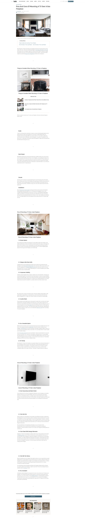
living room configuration (29, 53)
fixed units (31, 327)
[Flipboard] (63, 1)
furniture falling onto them (31, 267)
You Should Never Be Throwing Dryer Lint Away (37, 511)
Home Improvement (22, 1)
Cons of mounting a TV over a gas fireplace (39, 44)
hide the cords (39, 307)
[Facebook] (61, 1)
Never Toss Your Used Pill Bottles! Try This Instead (20, 511)
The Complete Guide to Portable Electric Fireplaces (33, 109)
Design (28, 1)
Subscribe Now (33, 496)
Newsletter (71, 1)
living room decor (21, 435)
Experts (43, 1)
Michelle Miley (19, 11)
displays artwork (35, 475)
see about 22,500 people (28, 265)
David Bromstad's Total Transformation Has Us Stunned (28, 511)
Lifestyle (39, 1)
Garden (35, 1)
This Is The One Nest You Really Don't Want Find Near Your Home (46, 511)
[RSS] (66, 1)
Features (47, 1)
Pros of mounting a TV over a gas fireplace (25, 44)
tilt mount (23, 328)
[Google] (65, 1)
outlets (30, 305)
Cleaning (31, 1)
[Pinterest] (62, 1)
